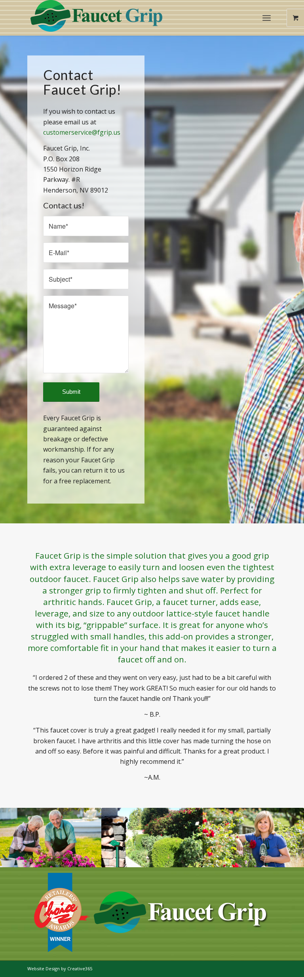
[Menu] (266, 18)
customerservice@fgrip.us (81, 132)
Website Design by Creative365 (59, 968)
